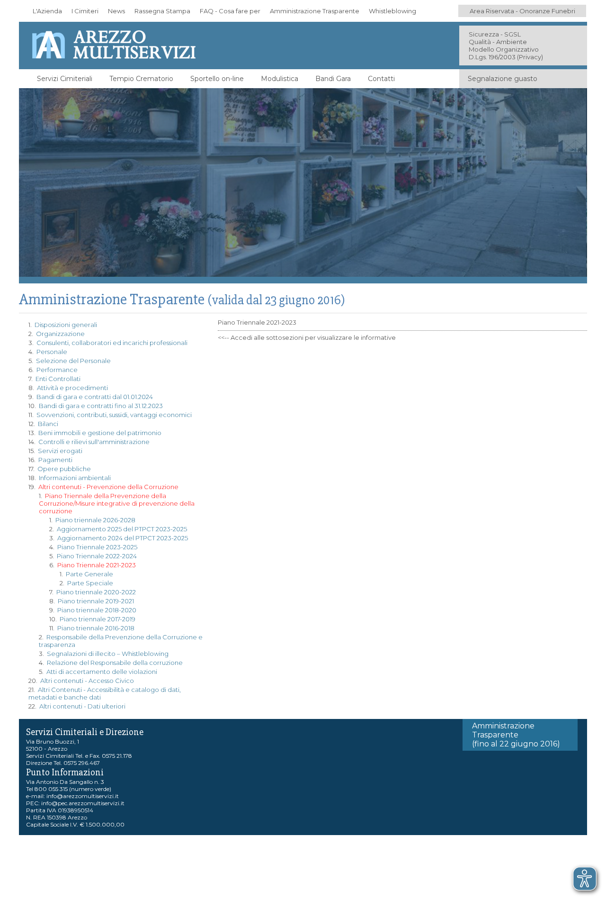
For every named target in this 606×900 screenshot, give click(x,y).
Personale (51, 351)
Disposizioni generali (66, 324)
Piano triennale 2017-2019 (97, 619)
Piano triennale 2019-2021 (96, 601)
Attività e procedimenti (72, 387)
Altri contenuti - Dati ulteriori (82, 706)
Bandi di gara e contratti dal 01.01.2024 (94, 396)
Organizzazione (60, 333)
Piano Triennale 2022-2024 (97, 556)
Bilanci (48, 423)
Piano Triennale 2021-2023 (96, 565)
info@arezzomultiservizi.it (82, 796)
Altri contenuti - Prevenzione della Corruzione (108, 487)
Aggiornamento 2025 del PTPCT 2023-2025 (122, 529)
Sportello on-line (217, 78)
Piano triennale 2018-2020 (96, 610)
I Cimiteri (84, 11)
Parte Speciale (90, 583)
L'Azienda (47, 11)
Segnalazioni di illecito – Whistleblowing (108, 653)
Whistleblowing (392, 11)
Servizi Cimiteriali (64, 78)
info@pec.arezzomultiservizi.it (83, 803)
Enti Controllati (58, 378)
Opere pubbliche (64, 469)
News (116, 11)
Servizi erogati (60, 451)
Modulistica (279, 78)
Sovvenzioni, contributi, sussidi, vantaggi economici (114, 414)
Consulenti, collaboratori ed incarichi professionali (111, 342)
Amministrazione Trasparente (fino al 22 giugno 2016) (516, 734)
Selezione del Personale (73, 360)
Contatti (381, 78)
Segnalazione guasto (502, 78)
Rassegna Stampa (162, 11)
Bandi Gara (333, 78)
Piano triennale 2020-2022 (96, 592)
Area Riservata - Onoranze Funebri (522, 11)
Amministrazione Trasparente (314, 11)
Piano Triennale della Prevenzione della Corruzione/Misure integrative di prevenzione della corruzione (117, 503)
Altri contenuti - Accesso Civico (87, 680)
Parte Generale (89, 574)
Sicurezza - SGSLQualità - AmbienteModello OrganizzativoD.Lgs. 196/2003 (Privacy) (506, 45)
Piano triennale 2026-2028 (95, 520)
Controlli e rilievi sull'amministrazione (94, 441)
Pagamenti (55, 460)
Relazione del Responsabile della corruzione (115, 662)
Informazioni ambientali (75, 478)
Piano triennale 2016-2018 (95, 628)
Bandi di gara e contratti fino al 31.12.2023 (101, 405)
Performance (57, 369)
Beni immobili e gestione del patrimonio (99, 432)
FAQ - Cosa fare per (230, 11)
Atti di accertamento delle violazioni (101, 671)
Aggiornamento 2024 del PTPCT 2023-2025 (122, 538)
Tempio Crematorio (141, 78)
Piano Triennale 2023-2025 (97, 547)
